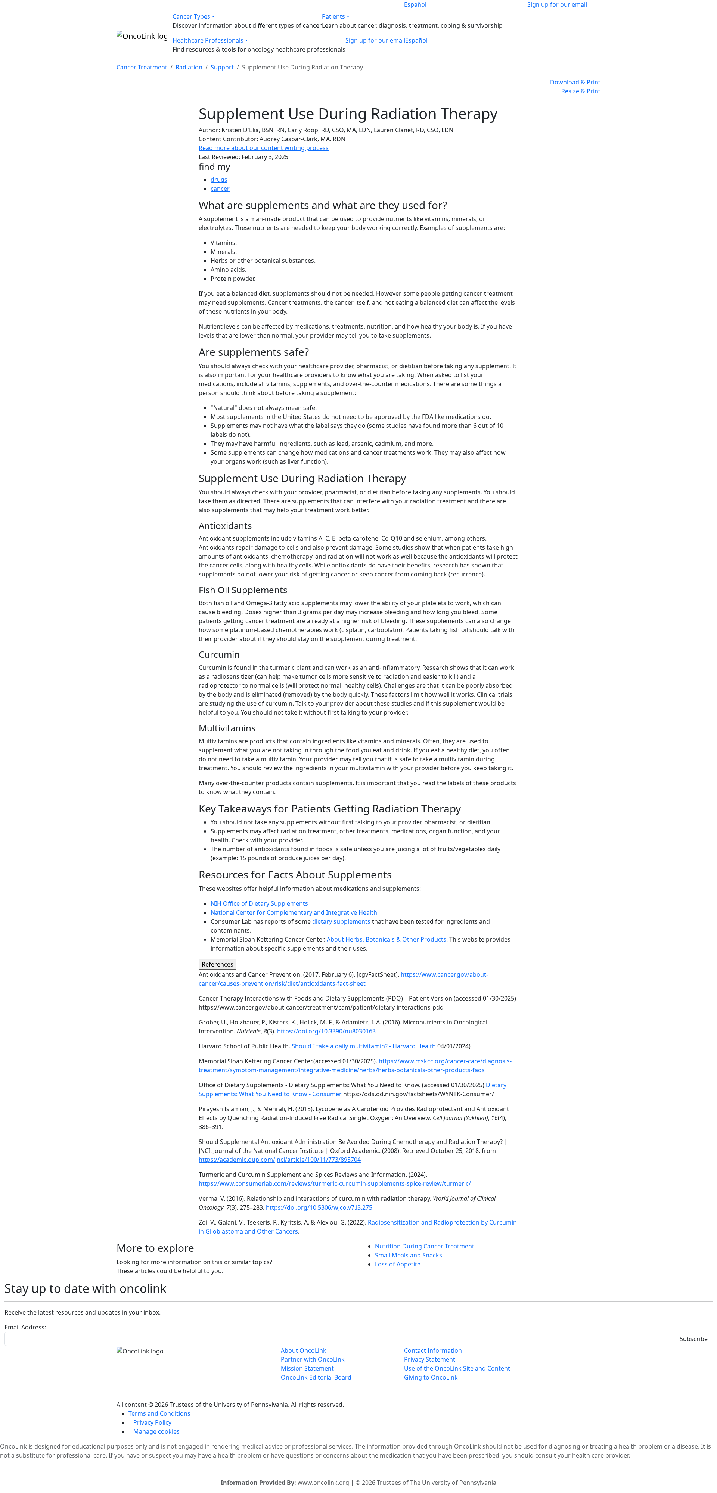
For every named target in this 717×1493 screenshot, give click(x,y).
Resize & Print (580, 91)
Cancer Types (191, 16)
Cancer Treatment (142, 67)
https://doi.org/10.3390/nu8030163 (326, 1031)
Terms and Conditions (159, 1413)
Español (415, 4)
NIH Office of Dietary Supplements (259, 903)
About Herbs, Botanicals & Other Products (385, 939)
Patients (333, 16)
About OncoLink (303, 1350)
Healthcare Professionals (208, 40)
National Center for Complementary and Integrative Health (294, 912)
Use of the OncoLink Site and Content (457, 1368)
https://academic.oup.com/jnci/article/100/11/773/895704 (280, 1159)
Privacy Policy (152, 1422)
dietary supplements (341, 921)
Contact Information (433, 1350)
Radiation (189, 67)
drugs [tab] (219, 179)
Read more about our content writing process (264, 148)
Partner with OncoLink (313, 1359)
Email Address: (25, 1327)
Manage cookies (156, 1431)
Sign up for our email (557, 4)
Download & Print (575, 82)
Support (222, 67)
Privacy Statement (429, 1359)
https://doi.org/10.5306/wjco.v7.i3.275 (319, 1207)
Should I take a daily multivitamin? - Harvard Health (364, 1046)
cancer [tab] (220, 188)
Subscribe (694, 1339)
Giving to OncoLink (431, 1377)
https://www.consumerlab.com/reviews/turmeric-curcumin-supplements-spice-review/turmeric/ (335, 1183)
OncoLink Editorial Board (316, 1377)
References (217, 964)
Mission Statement (307, 1368)
